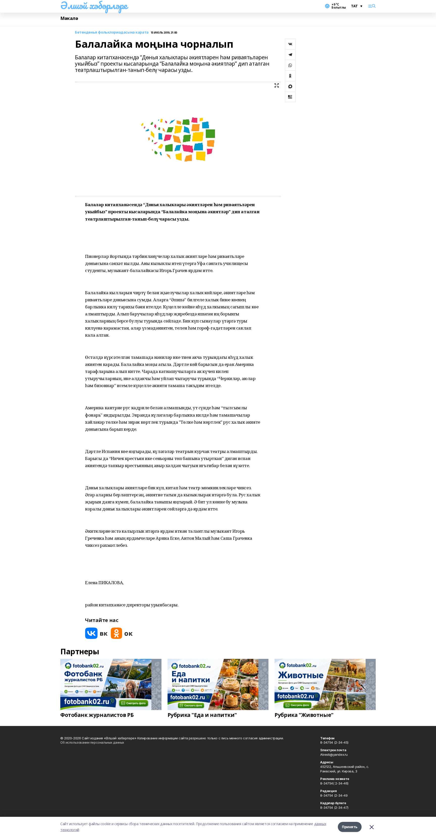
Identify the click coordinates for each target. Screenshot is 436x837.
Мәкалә (69, 18)
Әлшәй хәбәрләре (93, 5)
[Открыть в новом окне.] (96, 633)
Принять (350, 826)
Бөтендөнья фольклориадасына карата (112, 32)
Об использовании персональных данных (92, 742)
